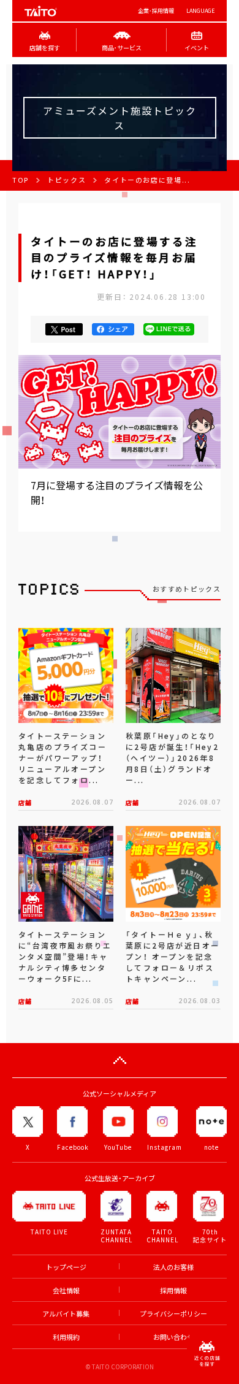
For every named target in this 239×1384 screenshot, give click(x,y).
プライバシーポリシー (173, 1314)
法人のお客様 (173, 1267)
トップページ (66, 1267)
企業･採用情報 (156, 11)
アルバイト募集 (65, 1314)
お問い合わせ (173, 1337)
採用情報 (173, 1290)
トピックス (66, 180)
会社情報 (66, 1290)
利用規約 (66, 1337)
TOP (20, 180)
